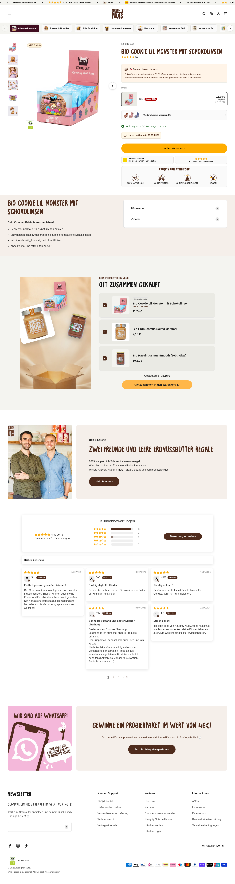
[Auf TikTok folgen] (26, 846)
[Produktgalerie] (70, 86)
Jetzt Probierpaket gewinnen (152, 749)
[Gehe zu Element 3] (13, 73)
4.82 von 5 (57, 534)
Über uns (150, 801)
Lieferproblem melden (110, 807)
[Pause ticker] (232, 2)
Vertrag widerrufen (108, 825)
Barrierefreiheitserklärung (206, 819)
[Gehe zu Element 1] (13, 47)
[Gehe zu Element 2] (13, 60)
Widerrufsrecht (106, 819)
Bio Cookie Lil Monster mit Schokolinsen (160, 303)
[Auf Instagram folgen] (18, 846)
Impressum (198, 807)
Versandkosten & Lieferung (113, 813)
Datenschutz (199, 813)
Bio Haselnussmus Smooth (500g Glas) (159, 355)
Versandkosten (52, 872)
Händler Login (153, 831)
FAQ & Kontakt (106, 801)
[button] (100, 529)
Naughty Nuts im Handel (158, 819)
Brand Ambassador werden (160, 813)
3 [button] (118, 677)
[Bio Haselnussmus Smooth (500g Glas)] (77, 326)
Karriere (149, 807)
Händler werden (154, 825)
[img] (31, 572)
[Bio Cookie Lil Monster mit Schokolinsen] (55, 296)
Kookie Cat (127, 43)
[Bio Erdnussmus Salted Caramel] (34, 323)
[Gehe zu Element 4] (13, 85)
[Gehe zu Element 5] (13, 98)
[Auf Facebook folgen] (10, 846)
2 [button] (113, 677)
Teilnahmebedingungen (205, 825)
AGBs (195, 801)
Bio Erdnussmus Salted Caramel (155, 329)
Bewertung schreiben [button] (183, 536)
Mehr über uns (104, 481)
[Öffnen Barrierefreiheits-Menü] (211, 14)
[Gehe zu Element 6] (13, 111)
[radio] (174, 99)
